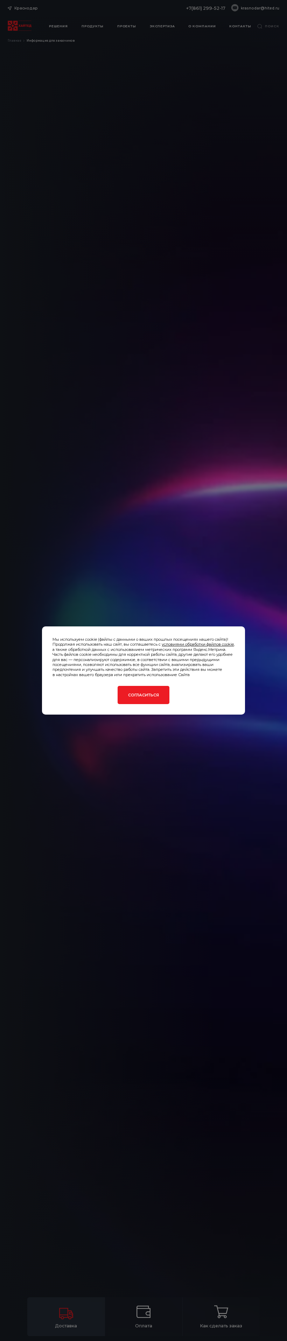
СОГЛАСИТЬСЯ (143, 695)
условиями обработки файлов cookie (198, 644)
